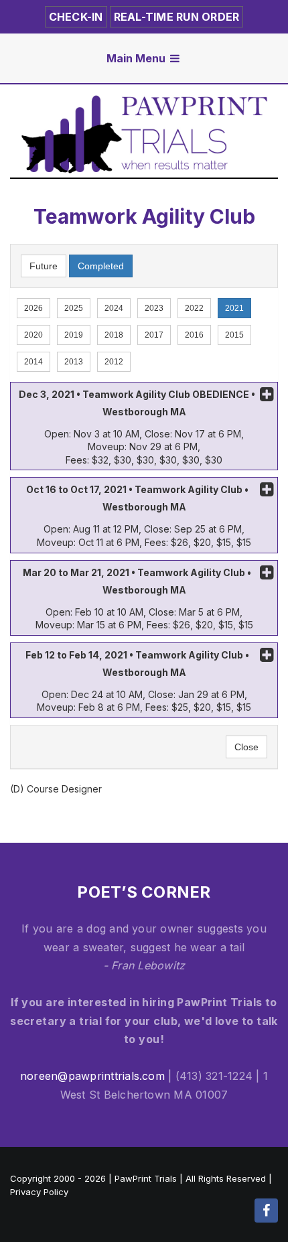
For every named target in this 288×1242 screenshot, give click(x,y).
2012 (113, 361)
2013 (73, 361)
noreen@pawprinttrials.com (92, 1076)
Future (43, 266)
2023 (154, 308)
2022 (194, 308)
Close (246, 747)
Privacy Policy (39, 1191)
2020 (33, 335)
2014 (33, 361)
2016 (194, 335)
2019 (73, 335)
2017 (154, 335)
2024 (113, 308)
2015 (234, 335)
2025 (73, 308)
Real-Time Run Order (177, 16)
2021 (234, 308)
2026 (33, 308)
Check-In (76, 16)
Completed (101, 266)
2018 (113, 335)
